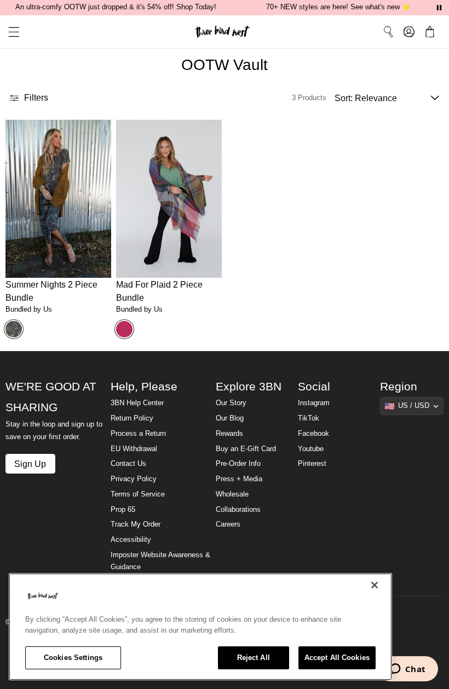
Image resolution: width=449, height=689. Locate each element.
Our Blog (230, 418)
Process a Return (138, 433)
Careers (228, 524)
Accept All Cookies (337, 657)
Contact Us (128, 464)
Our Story (231, 403)
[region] (200, 626)
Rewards (229, 433)
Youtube (311, 449)
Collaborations (238, 509)
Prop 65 (123, 509)
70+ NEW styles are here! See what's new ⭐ (338, 7)
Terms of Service (138, 494)
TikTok (308, 418)
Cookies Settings (73, 657)
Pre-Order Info (238, 464)
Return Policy (132, 418)
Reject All (253, 657)
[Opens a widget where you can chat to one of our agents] (407, 670)
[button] (10, 32)
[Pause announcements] (439, 7)
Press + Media (239, 479)
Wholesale (232, 494)
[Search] (388, 31)
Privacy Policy (134, 479)
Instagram (314, 403)
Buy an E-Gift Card (246, 449)
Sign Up (30, 464)
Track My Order (135, 524)
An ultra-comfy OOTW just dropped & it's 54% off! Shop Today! (115, 7)
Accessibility (131, 540)
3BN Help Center (137, 403)
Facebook (313, 433)
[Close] (374, 585)
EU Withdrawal (134, 449)
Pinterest (312, 464)
